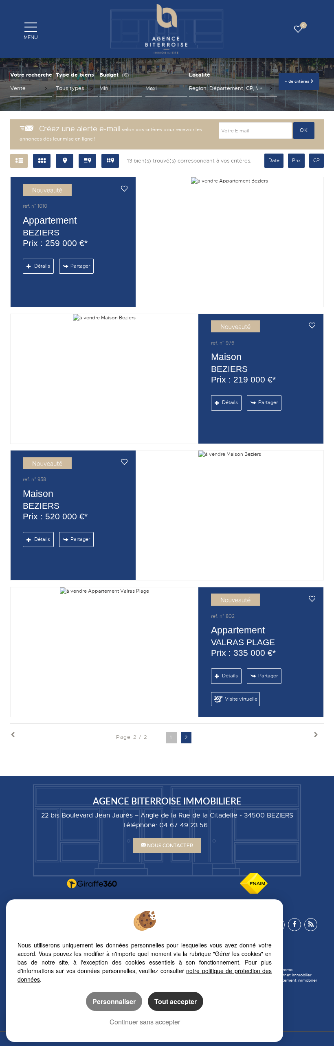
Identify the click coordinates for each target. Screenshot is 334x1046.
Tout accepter (175, 1001)
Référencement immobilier (292, 980)
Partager (80, 266)
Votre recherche (31, 74)
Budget (109, 74)
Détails (41, 266)
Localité (199, 74)
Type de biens (75, 74)
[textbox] (223, 88)
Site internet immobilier (289, 975)
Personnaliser (114, 1001)
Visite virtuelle (241, 699)
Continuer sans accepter (145, 1021)
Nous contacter (169, 845)
